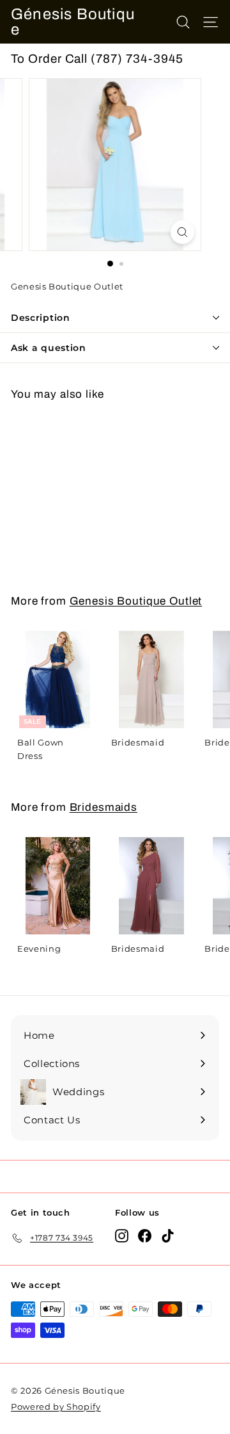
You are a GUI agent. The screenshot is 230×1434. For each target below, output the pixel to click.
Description (40, 317)
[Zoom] (182, 232)
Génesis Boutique (73, 21)
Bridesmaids (103, 807)
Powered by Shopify (56, 1406)
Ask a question (48, 348)
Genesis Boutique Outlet (136, 601)
